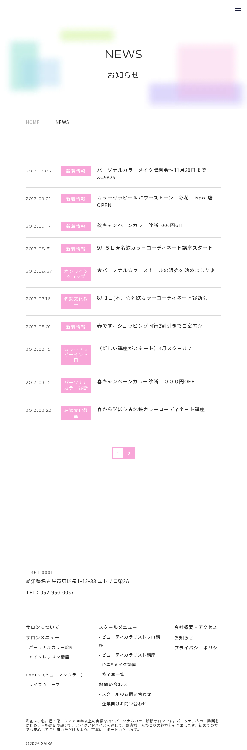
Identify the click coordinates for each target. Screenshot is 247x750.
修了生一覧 (113, 674)
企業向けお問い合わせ (124, 704)
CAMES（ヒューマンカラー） (56, 675)
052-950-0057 (57, 592)
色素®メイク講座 (119, 664)
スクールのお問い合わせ (126, 694)
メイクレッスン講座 (49, 657)
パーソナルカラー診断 (51, 647)
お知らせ (184, 637)
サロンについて (42, 627)
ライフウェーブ (44, 684)
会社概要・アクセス (195, 627)
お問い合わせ (113, 684)
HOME (33, 122)
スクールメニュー (118, 627)
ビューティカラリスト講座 (129, 655)
